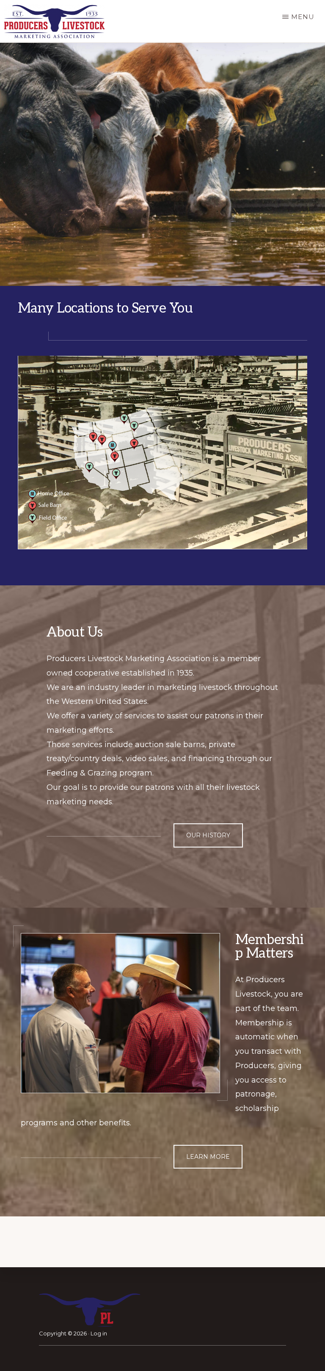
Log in (99, 1333)
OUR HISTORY (208, 835)
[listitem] (123, 418)
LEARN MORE (208, 1157)
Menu (302, 17)
